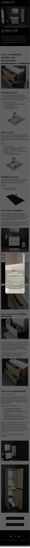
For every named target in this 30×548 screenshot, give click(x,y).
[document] (15, 273)
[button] (22, 255)
